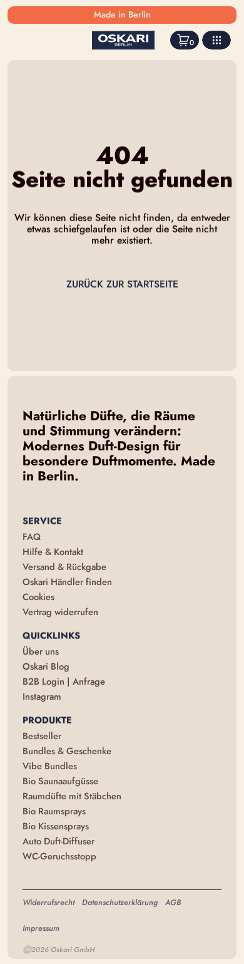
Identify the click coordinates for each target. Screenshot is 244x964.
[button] (216, 40)
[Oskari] (123, 40)
